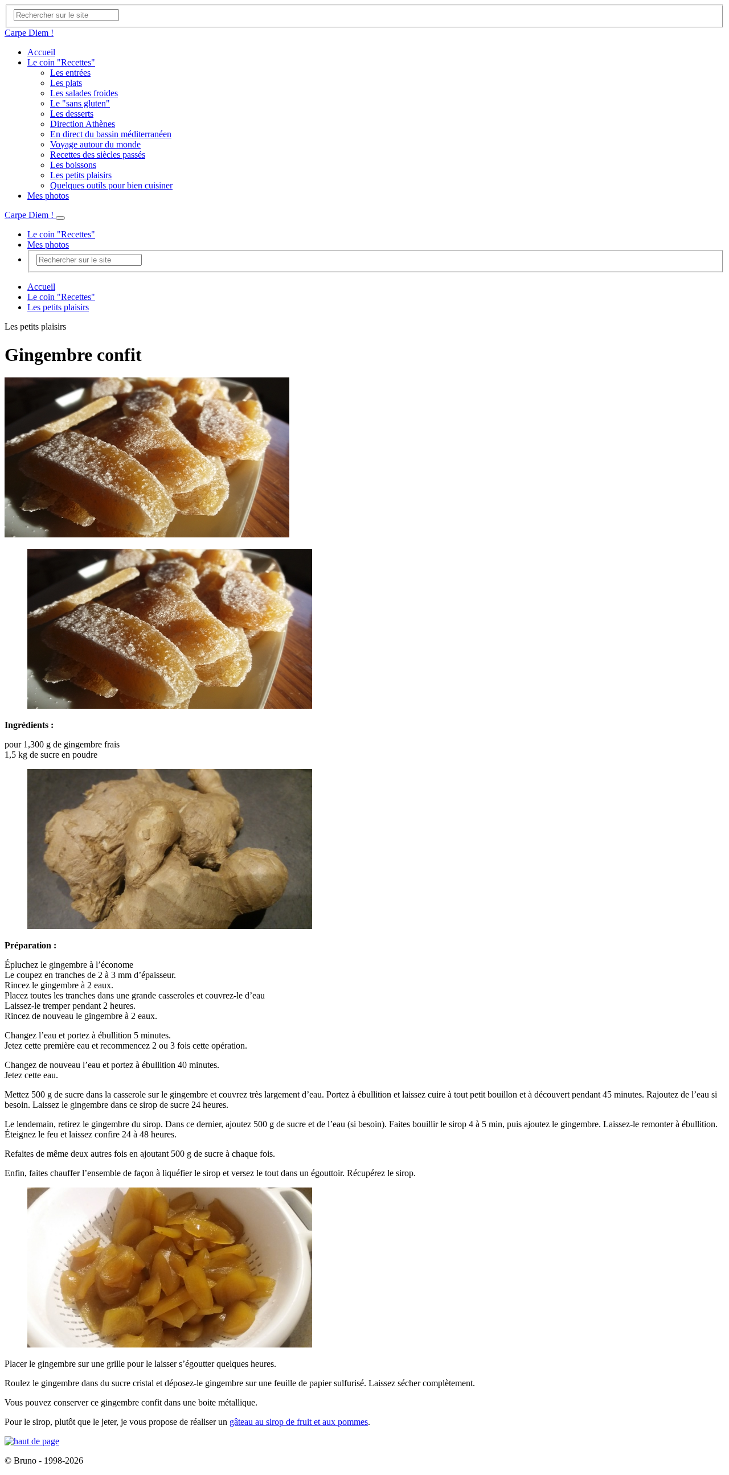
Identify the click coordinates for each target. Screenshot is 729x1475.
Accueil (41, 52)
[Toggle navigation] (60, 218)
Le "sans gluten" (80, 103)
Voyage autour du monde (95, 144)
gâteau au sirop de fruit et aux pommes (299, 1422)
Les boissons (73, 165)
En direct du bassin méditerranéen (110, 134)
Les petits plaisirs (81, 175)
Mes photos (48, 195)
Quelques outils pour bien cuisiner (111, 185)
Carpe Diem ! (29, 33)
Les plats (66, 83)
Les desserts (71, 113)
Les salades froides (84, 93)
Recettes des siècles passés (97, 154)
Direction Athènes (82, 124)
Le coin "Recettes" (61, 62)
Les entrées (70, 72)
